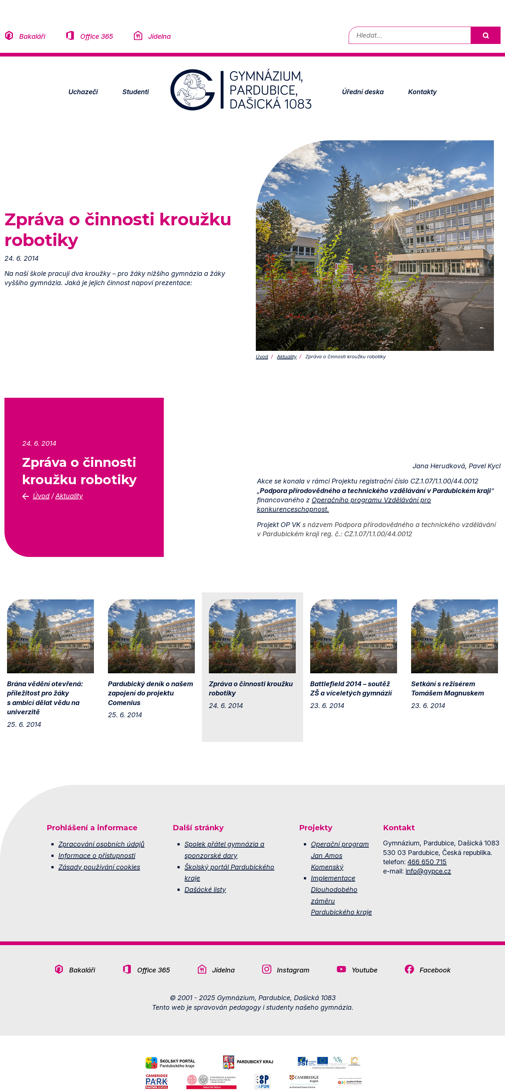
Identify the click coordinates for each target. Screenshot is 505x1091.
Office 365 (96, 36)
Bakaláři (32, 36)
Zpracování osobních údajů (101, 844)
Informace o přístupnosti (96, 855)
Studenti (135, 92)
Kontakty (422, 92)
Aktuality (286, 356)
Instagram (293, 970)
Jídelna (159, 36)
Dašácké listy (205, 889)
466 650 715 (427, 862)
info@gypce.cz (428, 871)
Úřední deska (363, 92)
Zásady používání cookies (99, 867)
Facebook (435, 970)
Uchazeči (83, 92)
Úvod (262, 356)
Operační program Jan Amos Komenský (340, 855)
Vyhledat (485, 35)
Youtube (364, 970)
